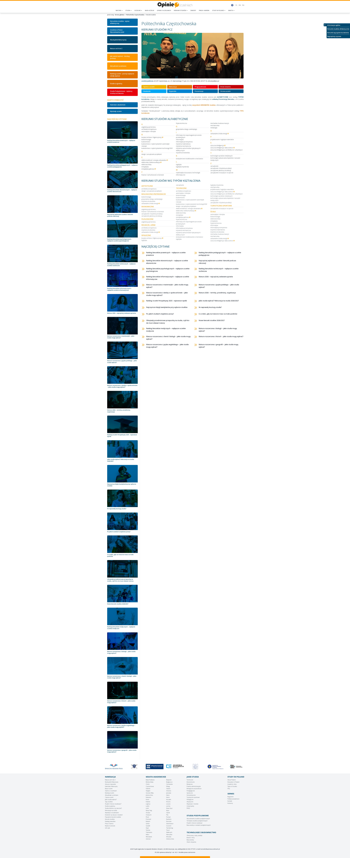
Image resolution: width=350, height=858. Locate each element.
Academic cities (232, 784)
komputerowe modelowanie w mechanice (189, 159)
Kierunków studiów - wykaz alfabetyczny (119, 22)
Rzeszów (168, 821)
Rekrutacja (173, 87)
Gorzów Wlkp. (150, 793)
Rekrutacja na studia (111, 810)
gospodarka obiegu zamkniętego (186, 129)
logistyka (178, 165)
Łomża (168, 806)
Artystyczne (190, 802)
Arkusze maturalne (110, 784)
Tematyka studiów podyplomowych (197, 821)
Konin (147, 799)
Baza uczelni (149, 10)
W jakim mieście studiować (194, 823)
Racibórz (168, 819)
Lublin (147, 806)
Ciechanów (169, 784)
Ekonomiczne (191, 782)
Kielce (168, 797)
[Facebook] (232, 5)
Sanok (147, 823)
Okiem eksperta (191, 842)
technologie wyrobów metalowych (221, 156)
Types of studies (232, 786)
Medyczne (190, 784)
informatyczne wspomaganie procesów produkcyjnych (189, 136)
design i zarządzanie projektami (151, 154)
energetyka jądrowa (147, 169)
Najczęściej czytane (334, 36)
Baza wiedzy (190, 840)
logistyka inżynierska (182, 167)
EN (240, 5)
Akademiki (147, 91)
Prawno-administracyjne (194, 786)
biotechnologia (146, 140)
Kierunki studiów (180, 10)
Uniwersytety (190, 806)
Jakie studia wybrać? (111, 799)
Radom (148, 821)
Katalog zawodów (110, 821)
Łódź (147, 808)
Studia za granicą (116, 84)
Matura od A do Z (116, 49)
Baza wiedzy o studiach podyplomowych (199, 825)
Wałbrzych (169, 832)
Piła (167, 815)
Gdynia (168, 788)
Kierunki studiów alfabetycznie (338, 29)
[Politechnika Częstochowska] (134, 766)
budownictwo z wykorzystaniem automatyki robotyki (155, 145)
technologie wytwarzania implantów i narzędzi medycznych (225, 159)
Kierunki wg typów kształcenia (338, 33)
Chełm (148, 784)
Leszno (168, 804)
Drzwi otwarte (225, 87)
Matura (118, 10)
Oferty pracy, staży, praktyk (194, 835)
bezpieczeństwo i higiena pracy (151, 137)
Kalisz (168, 795)
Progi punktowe (200, 87)
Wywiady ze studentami (112, 812)
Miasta (230, 10)
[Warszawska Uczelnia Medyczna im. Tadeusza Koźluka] (195, 766)
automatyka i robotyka (148, 131)
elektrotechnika (146, 165)
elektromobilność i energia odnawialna (153, 160)
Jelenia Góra (149, 795)
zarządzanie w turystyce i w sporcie (221, 173)
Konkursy (230, 803)
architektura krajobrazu (148, 129)
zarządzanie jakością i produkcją (220, 170)
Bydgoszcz (169, 782)
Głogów (148, 791)
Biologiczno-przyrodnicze (194, 788)
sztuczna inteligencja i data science (221, 148)
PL (236, 5)
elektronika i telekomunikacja (150, 162)
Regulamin (231, 797)
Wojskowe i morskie (192, 804)
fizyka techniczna (181, 123)
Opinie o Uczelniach (111, 791)
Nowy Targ (149, 810)
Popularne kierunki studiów (113, 817)
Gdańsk (148, 788)
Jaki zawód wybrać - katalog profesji (120, 57)
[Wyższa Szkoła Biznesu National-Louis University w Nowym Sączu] (216, 766)
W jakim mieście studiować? (113, 804)
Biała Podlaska (150, 780)
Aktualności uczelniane (118, 66)
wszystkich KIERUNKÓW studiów (204, 105)
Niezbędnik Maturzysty (118, 40)
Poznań (168, 817)
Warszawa (169, 834)
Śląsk (147, 828)
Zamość (148, 839)
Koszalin (168, 799)
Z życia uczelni (109, 797)
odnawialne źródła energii (218, 134)
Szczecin (168, 826)
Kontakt (230, 801)
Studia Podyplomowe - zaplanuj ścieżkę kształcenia (121, 92)
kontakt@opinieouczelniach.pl (210, 849)
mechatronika (214, 125)
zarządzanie (214, 166)
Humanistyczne (191, 795)
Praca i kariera (204, 10)
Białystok (168, 780)
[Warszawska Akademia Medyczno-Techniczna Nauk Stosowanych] (175, 766)
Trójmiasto (149, 832)
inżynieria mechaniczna (183, 146)
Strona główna (119, 15)
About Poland (232, 780)
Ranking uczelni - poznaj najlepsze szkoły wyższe (122, 75)
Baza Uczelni (108, 788)
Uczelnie (137, 10)
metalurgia (213, 128)
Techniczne (190, 780)
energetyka (145, 167)
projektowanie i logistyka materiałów (222, 140)
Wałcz (147, 834)
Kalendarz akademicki (117, 105)
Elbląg (168, 786)
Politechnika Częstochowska (135, 15)
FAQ (229, 788)
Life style (107, 828)
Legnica (148, 804)
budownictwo (145, 142)
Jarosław (168, 793)
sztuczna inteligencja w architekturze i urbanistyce (226, 150)
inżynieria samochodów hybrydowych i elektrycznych (188, 149)
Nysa (167, 810)
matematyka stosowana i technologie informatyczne (188, 174)
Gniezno (168, 791)
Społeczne (190, 793)
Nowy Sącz (169, 808)
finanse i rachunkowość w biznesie (152, 175)
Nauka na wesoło (110, 826)
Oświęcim (148, 815)
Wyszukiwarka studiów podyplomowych (198, 818)
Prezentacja (199, 91)
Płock (147, 817)
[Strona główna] (175, 5)
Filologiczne (190, 799)
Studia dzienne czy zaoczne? (113, 808)
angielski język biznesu (148, 127)
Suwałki (148, 826)
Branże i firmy (191, 837)
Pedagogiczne (191, 791)
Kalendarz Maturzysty (111, 786)
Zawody (193, 10)
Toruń (168, 830)
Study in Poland (218, 10)
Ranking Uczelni (109, 793)
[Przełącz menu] (325, 24)
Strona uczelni (225, 91)
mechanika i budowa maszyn (219, 123)
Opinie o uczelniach (164, 10)
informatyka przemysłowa (184, 142)
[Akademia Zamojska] (154, 766)
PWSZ (188, 808)
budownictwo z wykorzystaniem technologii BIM (157, 148)
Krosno (168, 802)
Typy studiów (109, 802)
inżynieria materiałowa (183, 144)
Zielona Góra (170, 839)
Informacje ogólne (333, 25)
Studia (127, 10)
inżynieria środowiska (183, 153)
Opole (168, 812)
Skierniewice (169, 823)
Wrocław (168, 837)
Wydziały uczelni (116, 111)
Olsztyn (148, 812)
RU (243, 5)
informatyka (180, 140)
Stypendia (172, 91)
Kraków (148, 802)
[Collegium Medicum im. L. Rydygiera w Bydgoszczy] (114, 767)
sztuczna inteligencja (217, 145)
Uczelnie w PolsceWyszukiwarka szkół (117, 31)
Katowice (148, 797)
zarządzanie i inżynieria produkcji (220, 168)
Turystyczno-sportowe (193, 797)
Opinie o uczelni (148, 87)
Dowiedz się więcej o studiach (114, 815)
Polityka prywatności (233, 799)
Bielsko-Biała (149, 782)
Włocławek (149, 837)
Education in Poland (233, 782)
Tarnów (148, 830)
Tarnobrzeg (169, 828)
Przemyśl (148, 819)
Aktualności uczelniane (111, 795)
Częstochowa (150, 786)
